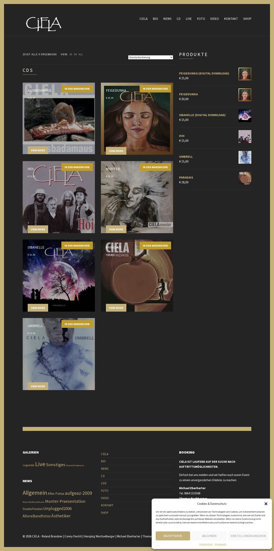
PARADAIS (186, 177)
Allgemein (35, 492)
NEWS (167, 19)
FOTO (201, 19)
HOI (182, 136)
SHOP (247, 19)
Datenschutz (206, 544)
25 (70, 54)
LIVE (189, 19)
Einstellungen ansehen (248, 536)
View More (38, 150)
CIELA (144, 19)
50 (75, 54)
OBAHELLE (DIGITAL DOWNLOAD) (202, 115)
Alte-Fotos (56, 493)
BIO (155, 19)
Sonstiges (55, 464)
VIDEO (214, 19)
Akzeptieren (173, 536)
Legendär (29, 465)
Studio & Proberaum (75, 465)
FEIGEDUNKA (188, 94)
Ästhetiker (61, 516)
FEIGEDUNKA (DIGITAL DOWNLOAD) (204, 73)
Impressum (220, 544)
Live (40, 464)
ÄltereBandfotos (37, 515)
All (81, 54)
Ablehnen (209, 536)
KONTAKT (231, 19)
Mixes (25, 502)
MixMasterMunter (36, 502)
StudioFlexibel (33, 509)
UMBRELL (186, 157)
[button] (266, 504)
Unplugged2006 (57, 508)
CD (179, 19)
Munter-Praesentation (65, 501)
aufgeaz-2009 (78, 493)
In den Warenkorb (77, 88)
